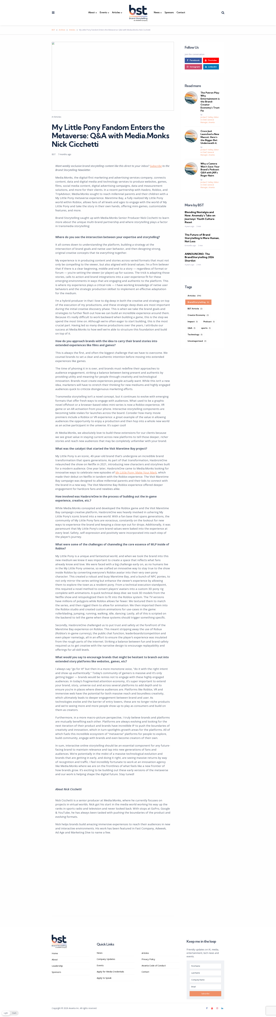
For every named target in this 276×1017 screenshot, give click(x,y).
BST (54, 154)
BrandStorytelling (198, 302)
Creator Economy (198, 315)
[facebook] (207, 1008)
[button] (10, 1013)
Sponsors (169, 12)
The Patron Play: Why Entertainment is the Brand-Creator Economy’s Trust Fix (210, 101)
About (91, 12)
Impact (193, 321)
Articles (116, 12)
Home (55, 953)
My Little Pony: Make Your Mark (136, 472)
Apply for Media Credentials (110, 971)
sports (206, 328)
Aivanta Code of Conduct (154, 965)
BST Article (195, 308)
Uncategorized (197, 341)
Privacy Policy (148, 959)
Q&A (191, 328)
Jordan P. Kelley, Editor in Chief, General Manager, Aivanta (210, 120)
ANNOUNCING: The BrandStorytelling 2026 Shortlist (199, 257)
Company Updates (106, 959)
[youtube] (212, 1008)
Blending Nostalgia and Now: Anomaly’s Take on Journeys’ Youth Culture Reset (200, 217)
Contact (181, 12)
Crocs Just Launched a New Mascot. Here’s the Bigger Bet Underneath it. (210, 137)
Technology (195, 334)
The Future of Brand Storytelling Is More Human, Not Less (202, 238)
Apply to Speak (104, 977)
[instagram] (217, 1008)
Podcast (209, 321)
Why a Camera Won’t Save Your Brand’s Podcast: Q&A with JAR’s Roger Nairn (210, 169)
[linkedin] (222, 1008)
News (157, 12)
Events (103, 12)
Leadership (57, 965)
